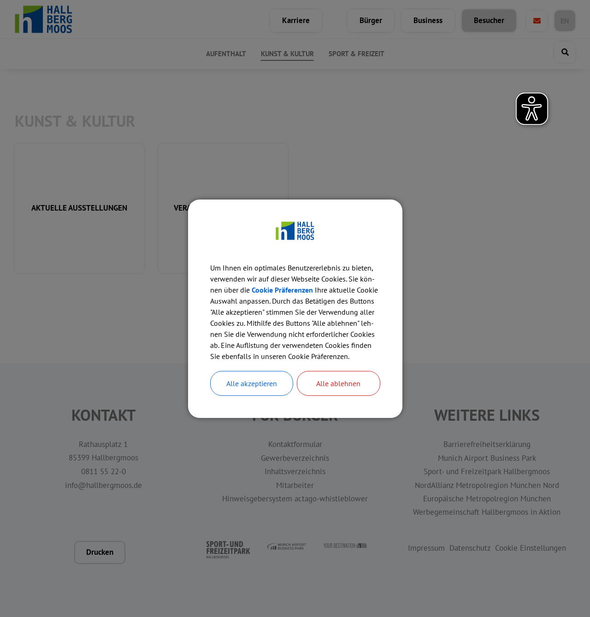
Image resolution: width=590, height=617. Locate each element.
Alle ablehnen (338, 383)
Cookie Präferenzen (282, 289)
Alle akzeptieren (251, 383)
